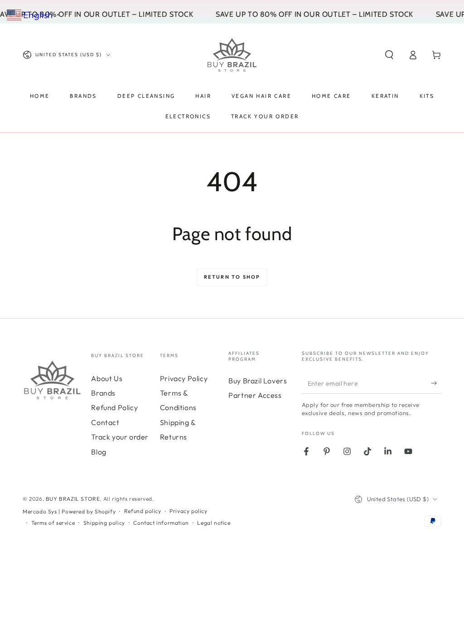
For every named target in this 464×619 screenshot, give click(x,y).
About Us (106, 378)
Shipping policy (104, 522)
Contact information (160, 522)
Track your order (120, 436)
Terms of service (53, 522)
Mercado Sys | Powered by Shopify (69, 511)
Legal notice (213, 522)
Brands (103, 392)
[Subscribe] (436, 383)
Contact (105, 422)
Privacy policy (188, 511)
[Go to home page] (232, 55)
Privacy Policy (184, 378)
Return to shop (232, 277)
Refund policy (142, 511)
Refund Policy (114, 407)
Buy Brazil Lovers (257, 380)
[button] (389, 55)
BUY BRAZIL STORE (73, 498)
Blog (98, 451)
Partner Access (254, 395)
